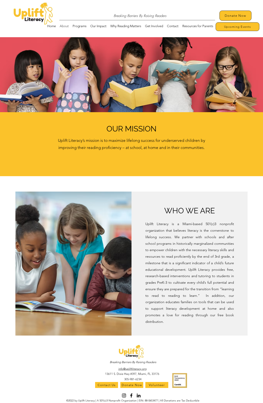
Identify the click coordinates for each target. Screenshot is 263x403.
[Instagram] (124, 395)
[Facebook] (131, 395)
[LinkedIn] (138, 395)
